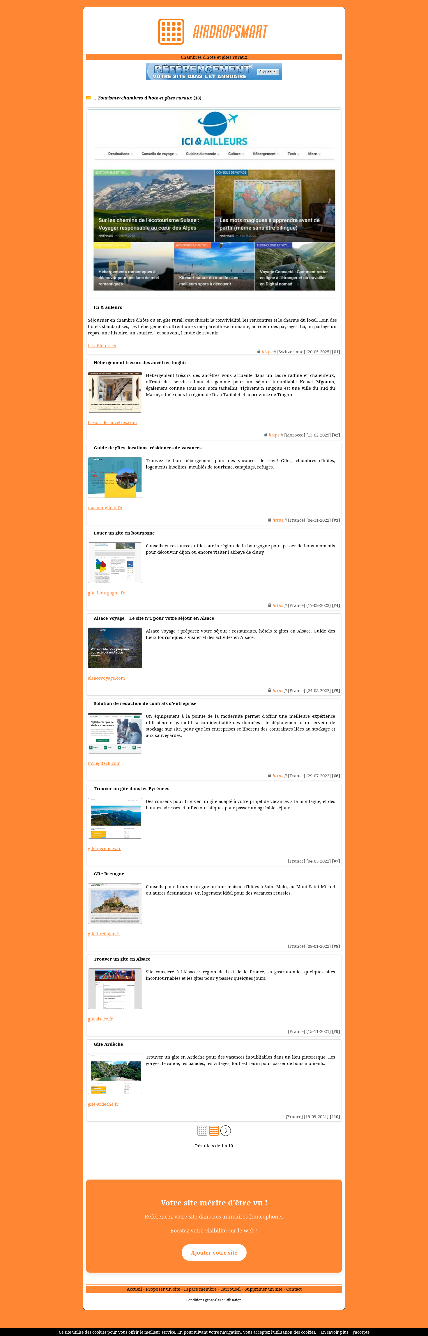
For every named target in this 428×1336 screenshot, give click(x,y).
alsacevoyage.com (106, 678)
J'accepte (361, 1332)
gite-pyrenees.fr (104, 848)
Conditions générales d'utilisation (214, 1300)
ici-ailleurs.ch (102, 345)
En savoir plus (334, 1332)
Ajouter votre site (214, 1252)
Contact (294, 1289)
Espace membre (200, 1289)
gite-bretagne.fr (104, 933)
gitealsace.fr (100, 1019)
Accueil (134, 1289)
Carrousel (230, 1289)
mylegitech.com (104, 763)
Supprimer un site (263, 1289)
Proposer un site (163, 1289)
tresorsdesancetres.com (112, 422)
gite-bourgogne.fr (106, 593)
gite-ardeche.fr (103, 1104)
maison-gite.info (105, 507)
